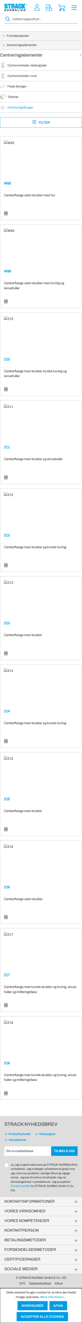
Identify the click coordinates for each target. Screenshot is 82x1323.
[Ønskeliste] (49, 8)
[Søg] (8, 19)
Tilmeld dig (64, 1151)
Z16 (7, 887)
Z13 (7, 623)
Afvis (58, 1305)
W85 (7, 183)
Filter (44, 122)
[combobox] (45, 19)
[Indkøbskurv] (61, 8)
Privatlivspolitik (20, 1186)
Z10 (7, 359)
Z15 (7, 799)
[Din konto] (37, 8)
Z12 (7, 535)
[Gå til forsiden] (15, 7)
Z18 (7, 1063)
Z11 (7, 447)
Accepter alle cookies (42, 1316)
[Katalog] (6, 213)
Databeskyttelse (40, 1283)
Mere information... (53, 1297)
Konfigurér (33, 1305)
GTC (22, 1283)
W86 (7, 271)
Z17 (7, 975)
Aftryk (59, 1283)
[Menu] (74, 8)
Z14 (7, 711)
